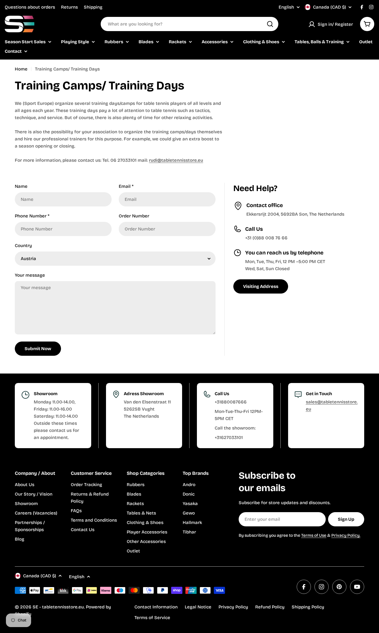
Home (21, 69)
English (286, 7)
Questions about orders (30, 7)
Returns (69, 7)
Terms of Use (313, 535)
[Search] (270, 24)
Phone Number (32, 216)
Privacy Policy (233, 607)
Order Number (134, 216)
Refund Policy (270, 607)
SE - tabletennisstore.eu (58, 607)
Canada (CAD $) (329, 7)
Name (21, 186)
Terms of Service (152, 617)
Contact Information (156, 607)
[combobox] (189, 24)
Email (126, 186)
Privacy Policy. (345, 535)
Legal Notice (198, 607)
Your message (30, 275)
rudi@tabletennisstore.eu (176, 160)
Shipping (93, 7)
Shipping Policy (308, 607)
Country (23, 245)
